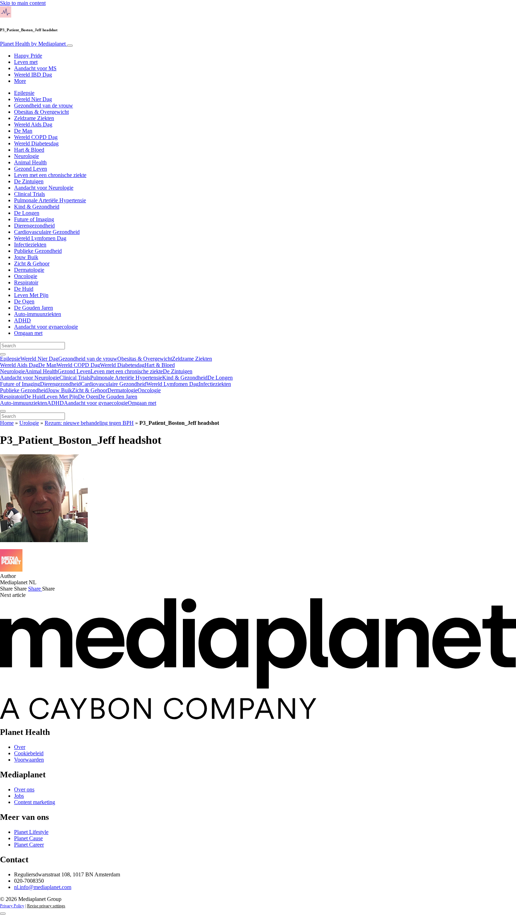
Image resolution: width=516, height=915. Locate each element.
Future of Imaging (34, 219)
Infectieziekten (30, 245)
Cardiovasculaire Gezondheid (47, 232)
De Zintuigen (29, 181)
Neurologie (26, 156)
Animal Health (30, 162)
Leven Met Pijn (31, 295)
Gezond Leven (30, 169)
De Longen (26, 213)
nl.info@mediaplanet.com (42, 887)
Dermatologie (29, 270)
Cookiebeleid (29, 753)
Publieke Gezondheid (38, 251)
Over (19, 747)
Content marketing (34, 802)
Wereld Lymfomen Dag (40, 238)
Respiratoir (26, 282)
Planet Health (33, 44)
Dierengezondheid (34, 226)
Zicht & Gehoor (31, 263)
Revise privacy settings (46, 905)
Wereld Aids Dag (33, 124)
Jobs (19, 796)
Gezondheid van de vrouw (43, 105)
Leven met (26, 62)
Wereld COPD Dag (36, 137)
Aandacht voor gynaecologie (46, 327)
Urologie (29, 423)
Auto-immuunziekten (37, 314)
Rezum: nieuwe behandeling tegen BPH (89, 423)
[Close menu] (3, 411)
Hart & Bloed (29, 150)
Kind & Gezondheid (36, 207)
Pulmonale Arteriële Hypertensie (50, 200)
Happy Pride (28, 56)
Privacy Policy (12, 905)
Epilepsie (24, 93)
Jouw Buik (26, 257)
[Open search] (3, 354)
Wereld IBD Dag (33, 75)
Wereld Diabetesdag (36, 143)
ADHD (22, 320)
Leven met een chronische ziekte (50, 175)
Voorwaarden (29, 760)
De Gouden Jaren (33, 308)
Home (7, 423)
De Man (23, 131)
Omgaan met (28, 333)
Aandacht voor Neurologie (43, 188)
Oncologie (25, 276)
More (20, 81)
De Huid (23, 289)
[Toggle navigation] (70, 46)
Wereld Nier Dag (33, 99)
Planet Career (29, 845)
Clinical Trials (29, 194)
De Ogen (24, 301)
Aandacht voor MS (35, 68)
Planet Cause (28, 838)
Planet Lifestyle (31, 832)
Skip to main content (23, 3)
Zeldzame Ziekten (34, 118)
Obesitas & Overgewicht (41, 112)
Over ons (24, 789)
